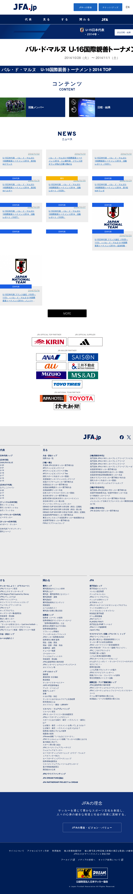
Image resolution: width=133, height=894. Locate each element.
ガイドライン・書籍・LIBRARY (55, 704)
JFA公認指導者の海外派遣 (53, 661)
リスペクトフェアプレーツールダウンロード (61, 764)
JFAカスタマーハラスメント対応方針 (92, 853)
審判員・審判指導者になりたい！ (56, 594)
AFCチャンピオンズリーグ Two (55, 473)
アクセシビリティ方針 (38, 850)
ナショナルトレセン (98, 594)
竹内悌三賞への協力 (98, 653)
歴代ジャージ (5, 531)
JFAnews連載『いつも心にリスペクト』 (59, 736)
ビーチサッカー (6, 517)
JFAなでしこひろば (8, 596)
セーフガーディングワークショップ (57, 758)
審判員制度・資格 (50, 596)
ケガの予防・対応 (50, 696)
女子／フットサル (7, 510)
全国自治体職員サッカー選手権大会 (57, 487)
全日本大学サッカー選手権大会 (55, 495)
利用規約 (56, 850)
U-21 (2, 467)
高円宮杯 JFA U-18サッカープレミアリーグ (107, 461)
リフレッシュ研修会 (51, 631)
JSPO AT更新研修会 (51, 685)
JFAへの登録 (85, 7)
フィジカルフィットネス (52, 656)
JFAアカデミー (96, 618)
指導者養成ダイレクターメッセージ (57, 620)
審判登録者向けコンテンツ (53, 602)
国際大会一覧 (48, 458)
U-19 (2, 470)
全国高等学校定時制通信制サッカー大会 (106, 474)
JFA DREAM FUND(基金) (53, 778)
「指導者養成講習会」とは (53, 623)
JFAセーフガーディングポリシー (56, 717)
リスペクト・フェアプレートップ (56, 709)
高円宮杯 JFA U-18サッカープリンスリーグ (107, 463)
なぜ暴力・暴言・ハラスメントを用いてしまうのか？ (64, 725)
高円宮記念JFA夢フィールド (101, 624)
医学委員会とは (49, 701)
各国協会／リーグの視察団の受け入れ (105, 698)
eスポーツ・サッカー (8, 524)
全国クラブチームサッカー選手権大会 (58, 481)
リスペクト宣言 (49, 711)
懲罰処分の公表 (49, 769)
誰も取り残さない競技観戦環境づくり (105, 639)
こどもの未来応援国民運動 (100, 655)
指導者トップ (48, 615)
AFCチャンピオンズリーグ (53, 468)
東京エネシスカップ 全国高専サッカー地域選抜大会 (63, 517)
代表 (29, 19)
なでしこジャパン (7, 487)
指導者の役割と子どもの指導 (54, 730)
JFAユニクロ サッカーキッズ (11, 591)
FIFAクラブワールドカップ (53, 523)
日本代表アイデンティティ (10, 528)
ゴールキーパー (49, 653)
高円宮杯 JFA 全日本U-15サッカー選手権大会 (108, 490)
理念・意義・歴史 (50, 642)
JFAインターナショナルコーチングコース (59, 664)
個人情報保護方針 (73, 850)
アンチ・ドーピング (51, 688)
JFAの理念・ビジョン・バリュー (92, 827)
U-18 (2, 472)
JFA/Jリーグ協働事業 (98, 627)
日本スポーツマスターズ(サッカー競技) (58, 492)
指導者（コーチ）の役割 (52, 617)
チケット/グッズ (111, 7)
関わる (85, 19)
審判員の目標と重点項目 (52, 610)
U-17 (2, 475)
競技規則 (46, 605)
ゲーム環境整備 (96, 616)
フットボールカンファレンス (54, 634)
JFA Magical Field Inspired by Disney (14, 594)
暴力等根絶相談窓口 (51, 766)
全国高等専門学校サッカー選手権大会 (58, 514)
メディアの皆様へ (86, 859)
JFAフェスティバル (8, 621)
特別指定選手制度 (97, 613)
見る (47, 19)
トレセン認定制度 (97, 591)
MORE (67, 314)
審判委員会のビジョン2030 (54, 588)
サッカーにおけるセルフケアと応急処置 (59, 699)
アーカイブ (66, 859)
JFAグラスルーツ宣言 (8, 588)
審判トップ (47, 586)
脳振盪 (45, 674)
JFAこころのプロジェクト (100, 650)
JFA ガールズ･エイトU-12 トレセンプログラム (108, 605)
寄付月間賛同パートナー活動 (101, 678)
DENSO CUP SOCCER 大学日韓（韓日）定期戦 (62, 506)
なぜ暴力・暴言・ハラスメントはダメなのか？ (61, 728)
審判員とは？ (48, 591)
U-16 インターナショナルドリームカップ (106, 483)
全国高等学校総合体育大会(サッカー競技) (106, 472)
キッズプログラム (7, 610)
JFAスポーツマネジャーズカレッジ (104, 658)
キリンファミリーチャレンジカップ (14, 602)
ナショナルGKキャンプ (99, 599)
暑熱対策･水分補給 (50, 677)
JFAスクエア (5, 607)
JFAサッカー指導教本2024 (53, 636)
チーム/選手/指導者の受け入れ (102, 696)
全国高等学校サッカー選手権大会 (103, 469)
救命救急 (46, 679)
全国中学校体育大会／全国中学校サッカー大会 (108, 492)
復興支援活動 (95, 667)
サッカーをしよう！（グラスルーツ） (15, 586)
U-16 (2, 478)
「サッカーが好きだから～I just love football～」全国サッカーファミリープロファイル (19, 625)
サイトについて (16, 850)
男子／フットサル (7, 504)
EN (128, 7)
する (65, 19)
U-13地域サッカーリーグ (100, 495)
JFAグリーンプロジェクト (100, 636)
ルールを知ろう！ (7, 638)
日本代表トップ (6, 455)
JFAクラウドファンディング (54, 773)
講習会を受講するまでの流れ (54, 625)
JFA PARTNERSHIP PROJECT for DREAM (60, 782)
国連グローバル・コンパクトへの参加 (105, 675)
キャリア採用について (109, 859)
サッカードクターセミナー (53, 682)
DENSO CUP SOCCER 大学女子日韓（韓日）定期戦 (64, 512)
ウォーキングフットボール (10, 605)
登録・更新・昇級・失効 (52, 645)
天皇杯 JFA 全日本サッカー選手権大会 (58, 465)
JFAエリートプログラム (99, 596)
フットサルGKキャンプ (99, 607)
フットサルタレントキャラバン (102, 610)
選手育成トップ (96, 586)
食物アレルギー (49, 690)
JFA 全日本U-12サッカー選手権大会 (104, 510)
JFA (92, 580)
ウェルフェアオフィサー (52, 750)
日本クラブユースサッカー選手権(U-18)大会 (108, 477)
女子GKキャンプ (96, 602)
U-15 (2, 480)
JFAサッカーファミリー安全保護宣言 (104, 644)
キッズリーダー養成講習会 (10, 613)
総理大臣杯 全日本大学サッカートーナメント (61, 498)
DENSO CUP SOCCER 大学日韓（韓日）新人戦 (62, 509)
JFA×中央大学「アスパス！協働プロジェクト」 (108, 647)
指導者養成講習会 (50, 628)
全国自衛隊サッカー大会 (52, 490)
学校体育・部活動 (7, 616)
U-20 (2, 490)
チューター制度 (49, 650)
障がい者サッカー (7, 618)
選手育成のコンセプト (98, 588)
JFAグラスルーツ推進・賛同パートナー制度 (17, 629)
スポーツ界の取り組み (52, 744)
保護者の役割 (48, 733)
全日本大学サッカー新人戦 (53, 501)
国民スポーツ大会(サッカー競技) (56, 476)
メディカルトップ (50, 671)
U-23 (2, 465)
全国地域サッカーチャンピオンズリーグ (59, 479)
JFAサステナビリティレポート (102, 672)
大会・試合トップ (50, 455)
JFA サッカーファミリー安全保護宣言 (58, 714)
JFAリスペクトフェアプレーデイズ (57, 747)
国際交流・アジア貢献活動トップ (103, 682)
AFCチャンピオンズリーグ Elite (55, 470)
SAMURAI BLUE (6, 462)
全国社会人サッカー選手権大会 (55, 484)
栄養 (44, 693)
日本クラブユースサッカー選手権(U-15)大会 (108, 498)
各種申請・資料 (49, 648)
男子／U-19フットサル (9, 507)
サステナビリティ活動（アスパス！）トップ (107, 634)
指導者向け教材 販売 (51, 639)
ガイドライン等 (49, 667)
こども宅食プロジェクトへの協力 (103, 669)
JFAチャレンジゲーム (8, 599)
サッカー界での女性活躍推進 (101, 642)
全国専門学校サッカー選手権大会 (56, 520)
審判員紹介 (47, 599)
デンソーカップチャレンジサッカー (57, 503)
